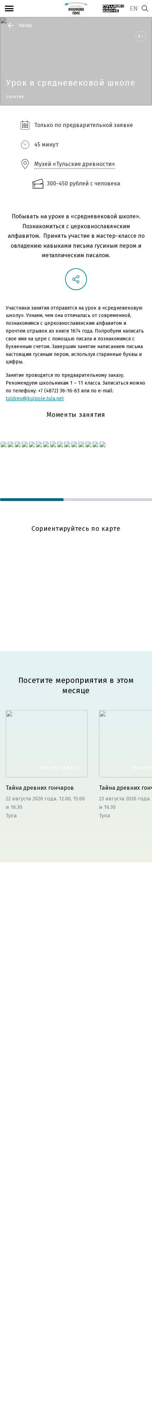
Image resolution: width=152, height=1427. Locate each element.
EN (134, 8)
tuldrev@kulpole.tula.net (35, 399)
